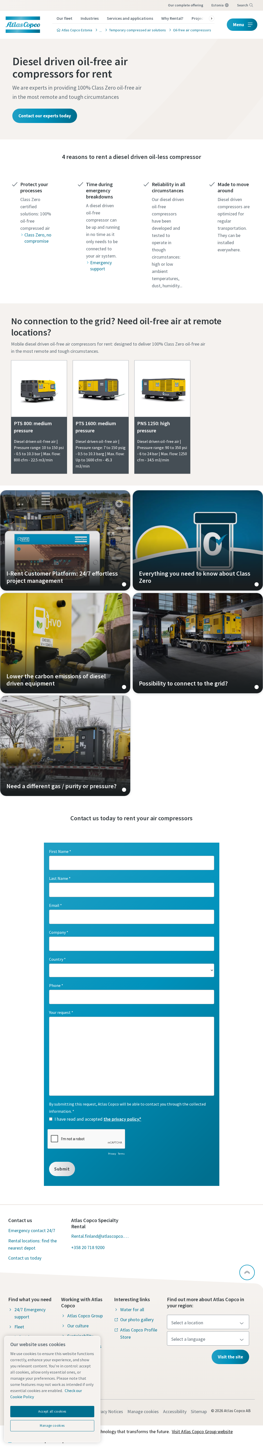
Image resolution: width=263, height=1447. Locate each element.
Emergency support (101, 266)
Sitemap (199, 1411)
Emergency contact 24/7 (31, 1230)
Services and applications (130, 18)
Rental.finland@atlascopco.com (100, 1236)
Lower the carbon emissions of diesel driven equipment (65, 643)
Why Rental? (172, 18)
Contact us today (24, 1258)
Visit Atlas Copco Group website (202, 1431)
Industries (90, 18)
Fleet (19, 1327)
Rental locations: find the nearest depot (32, 1244)
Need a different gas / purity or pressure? (65, 746)
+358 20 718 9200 (88, 1247)
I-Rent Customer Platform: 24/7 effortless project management (65, 540)
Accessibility (174, 1411)
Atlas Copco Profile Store (138, 1333)
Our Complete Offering (185, 5)
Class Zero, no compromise (37, 238)
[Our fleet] (99, 30)
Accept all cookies (52, 1411)
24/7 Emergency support (29, 1313)
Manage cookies (143, 1411)
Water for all (132, 1309)
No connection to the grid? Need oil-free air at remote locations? (116, 326)
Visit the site (230, 1357)
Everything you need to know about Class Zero (198, 540)
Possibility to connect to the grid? (198, 643)
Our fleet (64, 18)
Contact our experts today (44, 116)
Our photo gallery (137, 1319)
